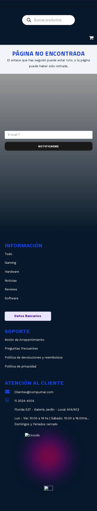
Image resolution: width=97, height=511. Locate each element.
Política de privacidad (20, 366)
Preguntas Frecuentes (21, 348)
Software (11, 298)
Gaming (10, 262)
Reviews (11, 289)
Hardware (12, 271)
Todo (8, 254)
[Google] (80, 211)
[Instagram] (17, 211)
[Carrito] (91, 38)
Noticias (11, 280)
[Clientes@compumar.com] (9, 392)
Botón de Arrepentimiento (24, 340)
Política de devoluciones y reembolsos (34, 357)
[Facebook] (48, 211)
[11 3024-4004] (9, 401)
